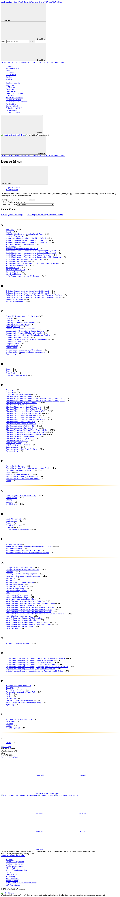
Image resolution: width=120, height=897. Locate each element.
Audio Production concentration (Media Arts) (22, 276)
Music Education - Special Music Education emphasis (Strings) (29, 610)
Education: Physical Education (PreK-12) (21, 424)
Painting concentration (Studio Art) (18, 686)
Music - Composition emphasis (17, 595)
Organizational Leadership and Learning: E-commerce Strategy (29, 662)
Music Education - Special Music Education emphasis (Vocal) (28, 612)
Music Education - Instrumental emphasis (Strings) (24, 601)
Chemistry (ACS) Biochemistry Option (20, 322)
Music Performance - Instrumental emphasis (22, 620)
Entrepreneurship (12, 447)
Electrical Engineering (14, 443)
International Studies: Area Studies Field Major (23, 551)
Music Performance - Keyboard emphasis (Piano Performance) (29, 624)
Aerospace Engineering (14, 236)
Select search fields (10, 204)
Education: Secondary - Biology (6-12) (20, 426)
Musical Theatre (12, 629)
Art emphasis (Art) (12, 268)
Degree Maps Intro (13, 188)
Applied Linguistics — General (17, 261)
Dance (8, 369)
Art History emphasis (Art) (15, 270)
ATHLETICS (42, 62)
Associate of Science (13, 274)
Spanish (8, 726)
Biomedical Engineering (15, 299)
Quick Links (6, 20)
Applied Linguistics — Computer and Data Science (25, 259)
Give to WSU (43, 2)
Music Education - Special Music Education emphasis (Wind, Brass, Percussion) (35, 614)
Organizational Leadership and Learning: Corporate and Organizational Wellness (35, 658)
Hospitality (10, 527)
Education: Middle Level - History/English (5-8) (23, 409)
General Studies (11, 498)
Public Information (12, 879)
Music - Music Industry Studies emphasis (21, 599)
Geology (9, 500)
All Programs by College (12, 214)
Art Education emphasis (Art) (16, 266)
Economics (10, 390)
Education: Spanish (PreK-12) (17, 441)
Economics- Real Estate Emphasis (18, 394)
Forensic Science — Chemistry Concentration (22, 479)
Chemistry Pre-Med (13, 327)
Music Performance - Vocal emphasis (19, 626)
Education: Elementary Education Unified (21, 403)
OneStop (58, 2)
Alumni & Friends (7, 856)
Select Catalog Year (10, 202)
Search (3, 41)
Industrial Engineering (14, 544)
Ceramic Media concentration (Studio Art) (21, 316)
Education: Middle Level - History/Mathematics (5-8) (25, 411)
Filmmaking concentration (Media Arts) (20, 470)
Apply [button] (16, 757)
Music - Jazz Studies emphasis (17, 597)
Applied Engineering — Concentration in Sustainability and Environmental (33, 257)
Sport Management (13, 728)
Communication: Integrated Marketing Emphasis (23, 333)
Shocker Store (11, 104)
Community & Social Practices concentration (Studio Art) (27, 339)
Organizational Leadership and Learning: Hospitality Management (30, 669)
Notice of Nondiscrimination (16, 870)
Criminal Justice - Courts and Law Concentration (24, 350)
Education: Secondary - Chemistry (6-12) (21, 428)
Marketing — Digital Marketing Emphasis (21, 574)
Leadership (5, 2)
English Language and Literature (18, 445)
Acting (8, 232)
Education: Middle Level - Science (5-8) (20, 422)
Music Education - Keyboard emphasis (20, 605)
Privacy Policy (11, 868)
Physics (8, 694)
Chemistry (9, 318)
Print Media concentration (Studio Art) (20, 700)
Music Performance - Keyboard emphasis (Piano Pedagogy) (28, 622)
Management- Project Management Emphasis (22, 570)
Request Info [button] (5, 757)
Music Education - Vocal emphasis (18, 616)
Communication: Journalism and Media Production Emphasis (28, 335)
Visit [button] (12, 757)
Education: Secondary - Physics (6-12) (20, 438)
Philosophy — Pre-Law (14, 690)
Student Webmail (12, 106)
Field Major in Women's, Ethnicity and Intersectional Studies (28, 468)
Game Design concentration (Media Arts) (21, 496)
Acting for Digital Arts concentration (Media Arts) (24, 234)
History (8, 523)
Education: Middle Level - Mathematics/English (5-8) (25, 417)
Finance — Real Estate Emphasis (18, 474)
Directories (34, 2)
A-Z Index (9, 860)
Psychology (10, 705)
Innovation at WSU (16, 2)
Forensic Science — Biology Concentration (22, 477)
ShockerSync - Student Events (17, 102)
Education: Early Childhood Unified (19, 396)
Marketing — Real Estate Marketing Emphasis (23, 576)
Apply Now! (10, 85)
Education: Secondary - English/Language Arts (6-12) (25, 432)
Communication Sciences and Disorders (20, 329)
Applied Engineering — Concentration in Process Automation (28, 255)
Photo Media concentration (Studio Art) (20, 692)
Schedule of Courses (13, 100)
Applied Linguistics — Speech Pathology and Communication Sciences (32, 263)
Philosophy (10, 688)
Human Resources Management (17, 529)
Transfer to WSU (12, 110)
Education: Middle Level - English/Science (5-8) (23, 407)
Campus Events (11, 91)
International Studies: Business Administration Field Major (27, 553)
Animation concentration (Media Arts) (20, 244)
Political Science (12, 698)
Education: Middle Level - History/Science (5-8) (23, 413)
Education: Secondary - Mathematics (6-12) (22, 436)
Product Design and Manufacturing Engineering (23, 702)
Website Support (12, 881)
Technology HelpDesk (14, 108)
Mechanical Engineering (15, 589)
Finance (8, 472)
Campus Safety (11, 874)
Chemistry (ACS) (12, 320)
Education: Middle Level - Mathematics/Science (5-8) (25, 420)
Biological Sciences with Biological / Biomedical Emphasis (27, 291)
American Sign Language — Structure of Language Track (27, 240)
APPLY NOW (59, 62)
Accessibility (10, 876)
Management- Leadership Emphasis (19, 567)
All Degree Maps (12, 190)
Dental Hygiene (11, 373)
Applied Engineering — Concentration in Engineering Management (31, 251)
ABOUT (50, 62)
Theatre (8, 743)
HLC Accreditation (13, 885)
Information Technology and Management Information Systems (29, 546)
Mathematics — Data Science (17, 586)
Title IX (8, 872)
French (8, 481)
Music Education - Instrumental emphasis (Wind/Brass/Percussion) (30, 603)
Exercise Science (12, 451)
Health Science (11, 521)
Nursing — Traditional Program (17, 643)
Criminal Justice (11, 348)
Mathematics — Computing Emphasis (20, 582)
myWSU (52, 2)
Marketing (9, 572)
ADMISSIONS (18, 62)
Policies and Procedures (14, 98)
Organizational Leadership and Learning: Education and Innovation (31, 665)
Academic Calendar (13, 83)
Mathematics (10, 578)
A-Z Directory (11, 87)
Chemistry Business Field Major (17, 325)
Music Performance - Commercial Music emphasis (24, 618)
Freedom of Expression (14, 864)
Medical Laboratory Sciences (16, 591)
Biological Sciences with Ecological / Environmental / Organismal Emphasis (34, 295)
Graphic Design (11, 504)
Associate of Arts (12, 272)
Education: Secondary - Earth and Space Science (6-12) (26, 430)
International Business (14, 548)
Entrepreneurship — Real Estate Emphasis (21, 449)
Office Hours (10, 95)
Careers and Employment (15, 93)
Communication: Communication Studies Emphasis (25, 331)
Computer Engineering (14, 341)
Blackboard (10, 89)
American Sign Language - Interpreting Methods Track (26, 238)
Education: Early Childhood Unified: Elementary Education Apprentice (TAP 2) (35, 401)
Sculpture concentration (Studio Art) (19, 719)
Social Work (10, 722)
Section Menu (7, 183)
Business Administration (15, 301)
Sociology (9, 724)
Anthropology (11, 247)
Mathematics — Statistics (15, 584)
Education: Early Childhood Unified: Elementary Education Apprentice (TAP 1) (35, 398)
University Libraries (13, 112)
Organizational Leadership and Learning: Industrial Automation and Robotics (34, 671)
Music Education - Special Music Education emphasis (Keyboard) (30, 607)
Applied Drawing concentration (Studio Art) (22, 249)
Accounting (10, 230)
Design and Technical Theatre (17, 375)
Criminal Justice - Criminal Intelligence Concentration (25, 352)
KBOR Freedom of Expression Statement (21, 883)
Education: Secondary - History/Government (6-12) (25, 434)
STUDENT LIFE (30, 62)
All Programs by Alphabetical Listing (45, 214)
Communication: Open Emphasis (18, 337)
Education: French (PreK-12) (16, 405)
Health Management (13, 519)
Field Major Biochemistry (15, 466)
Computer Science (12, 344)
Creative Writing (12, 346)
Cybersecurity (11, 354)
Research (27, 2)
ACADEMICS (6, 62)
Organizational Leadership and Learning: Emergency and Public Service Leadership (37, 667)
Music (8, 593)
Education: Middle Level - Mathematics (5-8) (22, 415)
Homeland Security (13, 525)
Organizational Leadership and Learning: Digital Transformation (29, 660)
